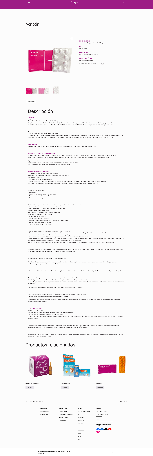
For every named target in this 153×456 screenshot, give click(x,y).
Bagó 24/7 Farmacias (102, 411)
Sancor (79, 436)
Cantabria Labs (81, 420)
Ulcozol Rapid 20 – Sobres (35, 401)
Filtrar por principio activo (84, 411)
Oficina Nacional (44, 414)
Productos (80, 408)
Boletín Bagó (62, 420)
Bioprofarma (81, 417)
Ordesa (79, 433)
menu (29, 3)
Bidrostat (122, 401)
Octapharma (81, 430)
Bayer (79, 439)
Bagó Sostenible (63, 417)
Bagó (102, 64)
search (123, 3)
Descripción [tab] (31, 101)
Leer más (29, 387)
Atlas (98, 419)
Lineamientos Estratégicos (66, 414)
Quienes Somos (63, 408)
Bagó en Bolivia (63, 411)
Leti (78, 426)
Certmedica (80, 423)
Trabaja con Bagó (44, 411)
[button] (71, 38)
